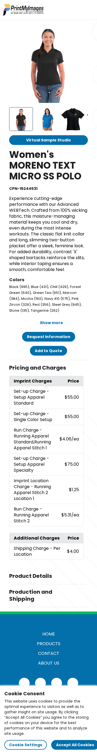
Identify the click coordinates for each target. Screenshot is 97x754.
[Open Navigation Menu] (88, 9)
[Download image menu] (81, 31)
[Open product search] (76, 9)
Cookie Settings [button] (25, 745)
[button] (48, 368)
